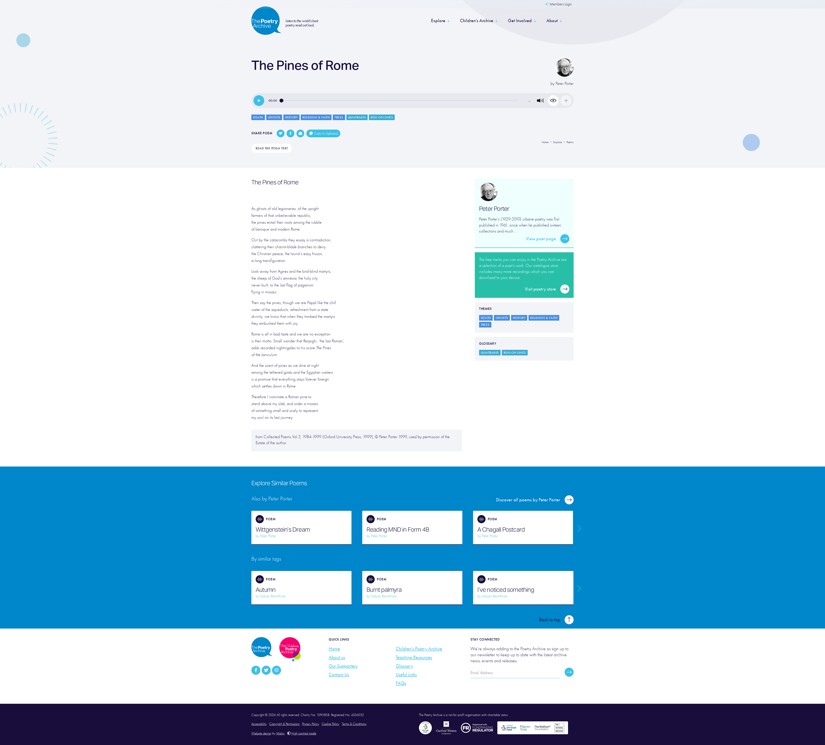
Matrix (280, 733)
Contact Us (339, 674)
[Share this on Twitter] (280, 133)
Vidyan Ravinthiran (273, 596)
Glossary (404, 666)
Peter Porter (565, 83)
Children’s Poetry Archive (419, 649)
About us (337, 657)
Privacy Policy (310, 724)
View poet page (541, 239)
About (552, 20)
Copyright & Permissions (284, 724)
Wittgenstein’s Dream (283, 529)
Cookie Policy (330, 724)
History (291, 117)
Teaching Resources (414, 657)
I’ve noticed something (505, 589)
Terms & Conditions (354, 724)
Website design (261, 733)
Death (258, 117)
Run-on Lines (382, 117)
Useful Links (406, 674)
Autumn (265, 589)
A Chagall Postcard (501, 529)
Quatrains (357, 117)
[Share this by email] (300, 133)
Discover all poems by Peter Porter (528, 500)
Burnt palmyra (384, 589)
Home (334, 649)
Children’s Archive (476, 20)
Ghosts (274, 117)
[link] (259, 100)
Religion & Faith (316, 117)
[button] (540, 100)
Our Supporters (343, 666)
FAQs (401, 683)
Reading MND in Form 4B (398, 529)
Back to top (549, 620)
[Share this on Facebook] (290, 133)
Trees (339, 117)
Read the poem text (272, 148)
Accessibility (259, 724)
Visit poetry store (540, 289)
